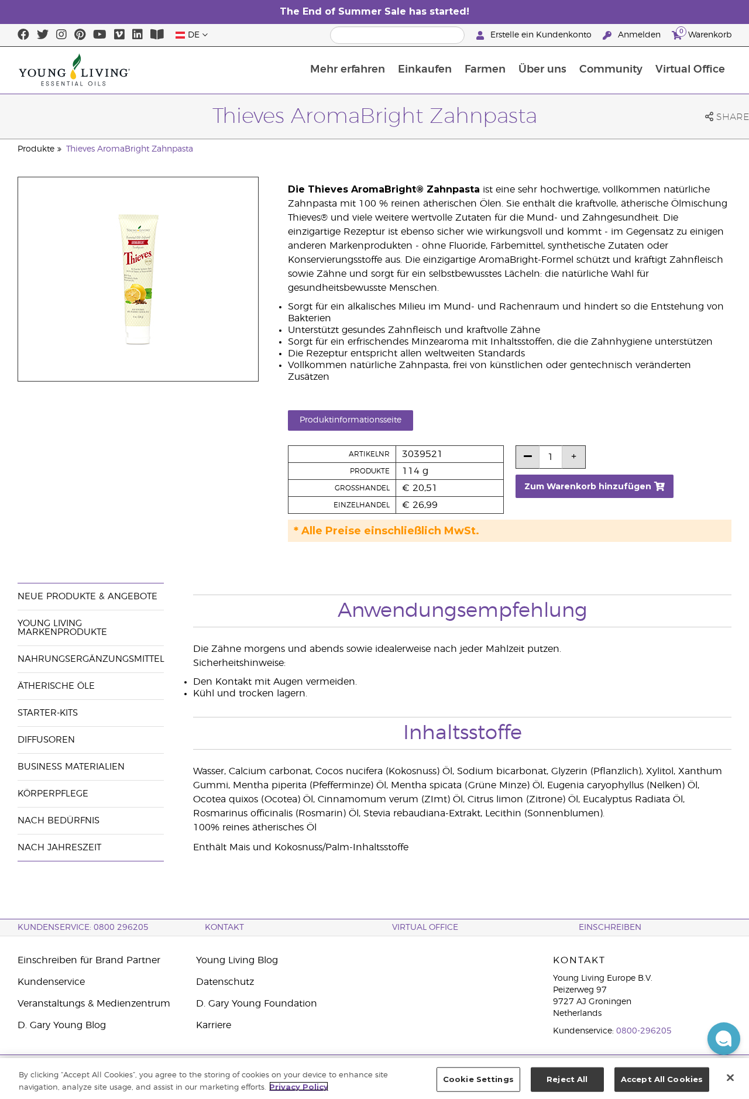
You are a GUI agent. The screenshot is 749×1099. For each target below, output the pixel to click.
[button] (723, 1038)
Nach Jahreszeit (59, 847)
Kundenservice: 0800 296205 (83, 927)
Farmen (485, 69)
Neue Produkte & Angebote (87, 596)
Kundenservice (51, 982)
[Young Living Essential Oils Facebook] (23, 35)
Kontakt (224, 927)
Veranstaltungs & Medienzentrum (94, 1003)
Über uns (542, 69)
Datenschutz (225, 982)
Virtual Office (690, 69)
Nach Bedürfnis (58, 820)
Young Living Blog (237, 960)
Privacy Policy (298, 1086)
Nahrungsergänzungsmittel (91, 659)
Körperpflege (53, 793)
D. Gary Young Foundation (256, 1003)
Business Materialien (71, 767)
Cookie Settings (478, 1079)
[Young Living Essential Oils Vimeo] (119, 35)
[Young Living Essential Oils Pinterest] (79, 35)
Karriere (213, 1025)
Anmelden (639, 35)
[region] (374, 1078)
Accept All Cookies (662, 1079)
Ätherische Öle (56, 686)
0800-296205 (644, 1031)
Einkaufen (425, 69)
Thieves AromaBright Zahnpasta (129, 149)
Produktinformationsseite (350, 420)
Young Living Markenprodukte (62, 628)
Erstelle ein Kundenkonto (541, 35)
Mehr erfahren (347, 69)
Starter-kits (48, 713)
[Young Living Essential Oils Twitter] (43, 35)
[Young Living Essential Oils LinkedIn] (137, 35)
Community (611, 69)
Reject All (567, 1079)
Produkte (36, 149)
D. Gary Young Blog (62, 1025)
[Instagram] (61, 35)
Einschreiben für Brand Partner (89, 960)
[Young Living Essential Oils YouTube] (99, 35)
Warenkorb (705, 33)
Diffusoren (46, 740)
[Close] (730, 1077)
